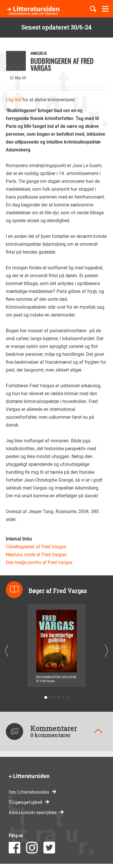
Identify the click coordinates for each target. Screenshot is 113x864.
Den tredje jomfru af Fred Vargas (39, 562)
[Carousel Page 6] (67, 697)
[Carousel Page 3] (54, 697)
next (106, 650)
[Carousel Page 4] (59, 697)
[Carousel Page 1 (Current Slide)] (45, 697)
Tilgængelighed (25, 802)
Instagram (32, 848)
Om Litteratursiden (29, 792)
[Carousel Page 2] (50, 697)
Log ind (13, 100)
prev (6, 650)
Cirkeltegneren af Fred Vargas (36, 547)
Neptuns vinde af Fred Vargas (36, 554)
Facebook (14, 848)
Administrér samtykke (33, 812)
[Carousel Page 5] (63, 697)
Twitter (49, 848)
